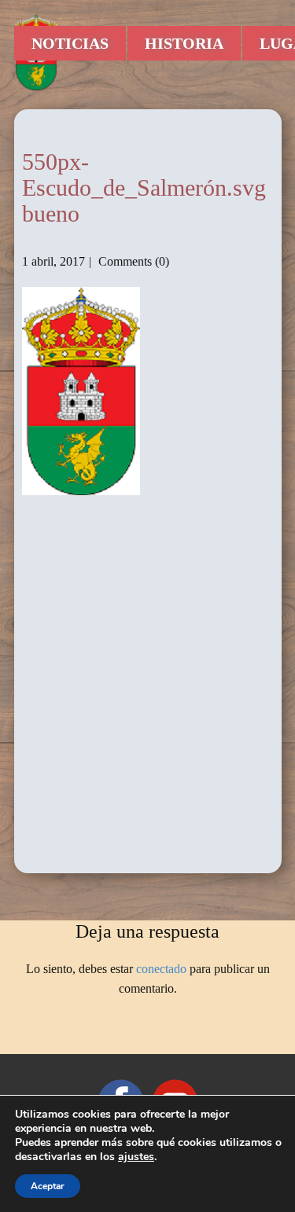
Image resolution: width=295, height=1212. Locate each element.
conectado (161, 968)
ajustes (136, 1157)
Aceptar (48, 1186)
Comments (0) (132, 261)
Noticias (70, 43)
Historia (184, 43)
